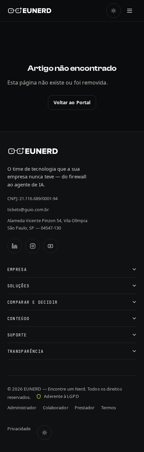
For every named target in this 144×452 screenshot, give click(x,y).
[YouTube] (50, 246)
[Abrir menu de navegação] (129, 10)
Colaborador (55, 408)
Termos (108, 408)
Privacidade (19, 429)
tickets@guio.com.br (28, 209)
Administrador (22, 408)
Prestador (85, 408)
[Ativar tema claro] (113, 10)
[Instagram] (32, 246)
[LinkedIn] (14, 246)
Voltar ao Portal (72, 102)
